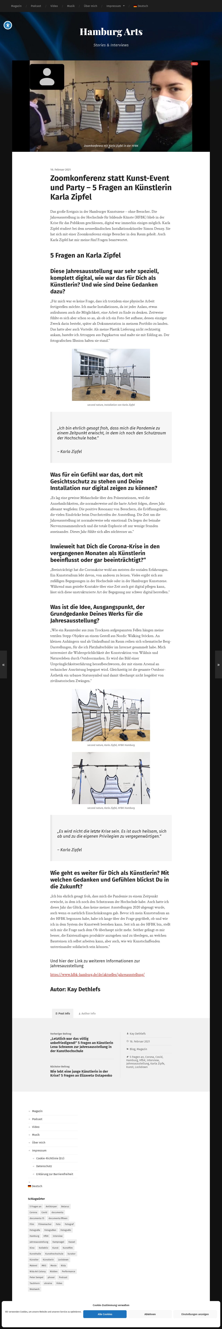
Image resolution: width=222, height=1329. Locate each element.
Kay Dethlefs (138, 1033)
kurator (71, 1253)
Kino (32, 1248)
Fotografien (50, 1230)
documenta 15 (37, 1218)
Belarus (65, 1206)
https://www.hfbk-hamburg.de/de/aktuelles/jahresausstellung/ (97, 974)
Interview (153, 1060)
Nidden (54, 1271)
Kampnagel (58, 1242)
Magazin (16, 6)
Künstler (34, 1259)
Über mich (90, 6)
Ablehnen (150, 1314)
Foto (58, 1224)
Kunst (130, 1067)
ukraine (48, 1283)
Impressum (113, 6)
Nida (63, 1265)
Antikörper (51, 1206)
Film (32, 1224)
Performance (68, 1271)
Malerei (33, 1265)
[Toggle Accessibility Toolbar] (8, 25)
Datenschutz (44, 1166)
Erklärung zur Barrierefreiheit (54, 1174)
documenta (57, 1212)
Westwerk (35, 1289)
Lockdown (141, 1067)
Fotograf (69, 1224)
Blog (132, 1049)
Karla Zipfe (157, 1063)
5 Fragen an (137, 1057)
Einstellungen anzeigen (195, 1314)
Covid (159, 1057)
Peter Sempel (36, 1277)
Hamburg (132, 1060)
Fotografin (66, 1230)
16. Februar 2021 (140, 1041)
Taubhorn (35, 1283)
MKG (44, 1265)
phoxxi (51, 1277)
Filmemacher (45, 1224)
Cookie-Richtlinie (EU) (50, 1158)
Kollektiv (43, 1248)
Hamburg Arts (111, 31)
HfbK (142, 1060)
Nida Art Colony (38, 1271)
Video (54, 6)
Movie (53, 1265)
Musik (71, 6)
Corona (149, 1057)
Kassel (72, 1242)
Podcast (36, 6)
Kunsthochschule (54, 1253)
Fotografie (35, 1230)
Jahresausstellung (137, 1063)
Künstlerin (48, 1259)
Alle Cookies (105, 1314)
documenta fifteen (58, 1218)
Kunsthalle (35, 1253)
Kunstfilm (68, 1248)
